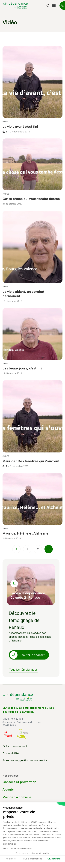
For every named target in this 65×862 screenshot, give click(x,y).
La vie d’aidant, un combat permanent (23, 294)
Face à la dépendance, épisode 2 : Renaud (28, 595)
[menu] (53, 5)
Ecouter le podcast (32, 654)
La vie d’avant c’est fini (20, 126)
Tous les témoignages (23, 669)
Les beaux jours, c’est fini (22, 368)
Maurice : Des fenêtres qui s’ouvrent (31, 461)
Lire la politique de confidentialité (17, 848)
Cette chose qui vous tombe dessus (31, 199)
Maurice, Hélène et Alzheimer (26, 533)
